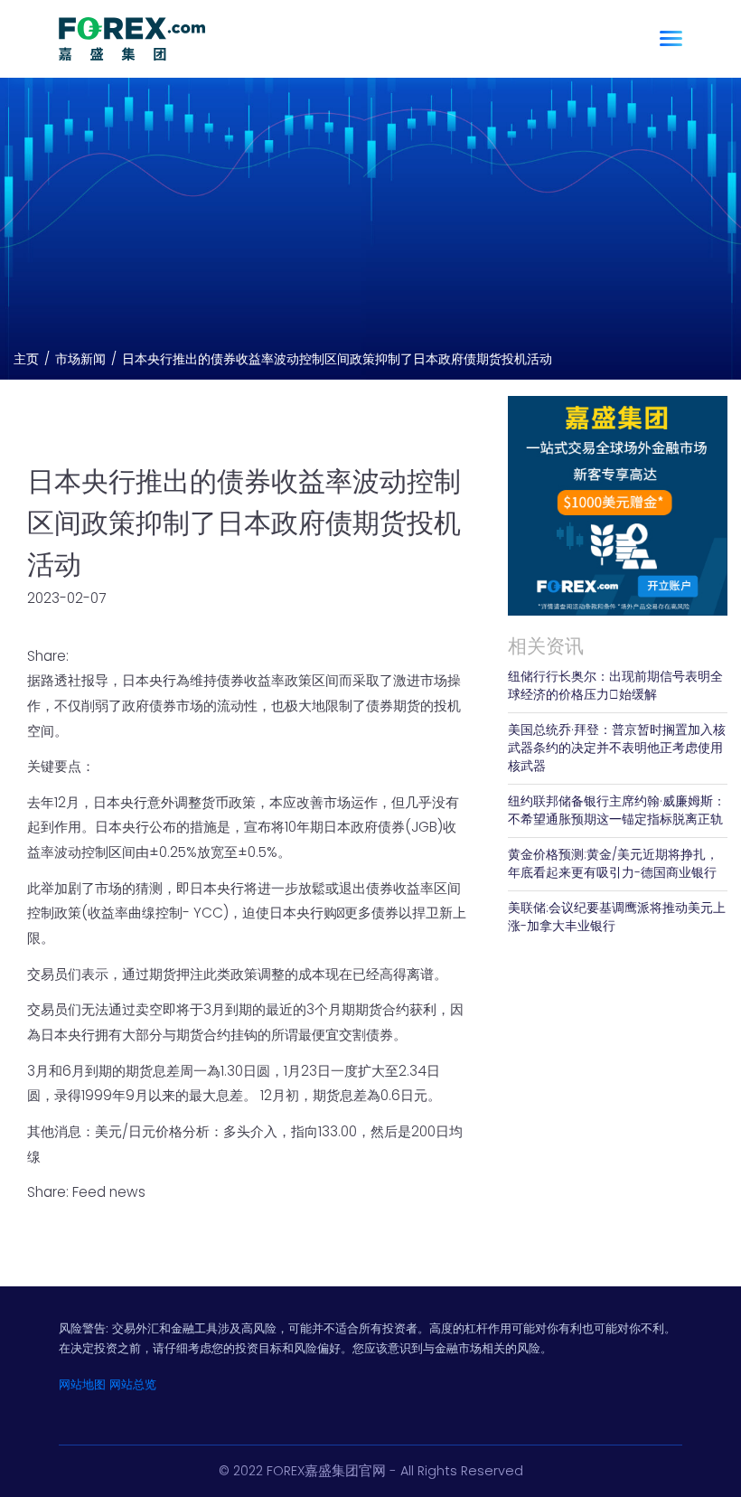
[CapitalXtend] (132, 38)
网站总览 (132, 1384)
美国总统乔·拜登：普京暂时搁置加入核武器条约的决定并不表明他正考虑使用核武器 (617, 748)
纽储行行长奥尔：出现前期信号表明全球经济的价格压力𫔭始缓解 (615, 685)
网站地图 (82, 1384)
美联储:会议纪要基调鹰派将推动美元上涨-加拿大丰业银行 (617, 917)
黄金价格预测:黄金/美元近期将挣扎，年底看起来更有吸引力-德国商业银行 (613, 863)
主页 (26, 359)
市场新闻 (80, 359)
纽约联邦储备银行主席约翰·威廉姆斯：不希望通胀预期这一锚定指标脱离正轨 (617, 810)
